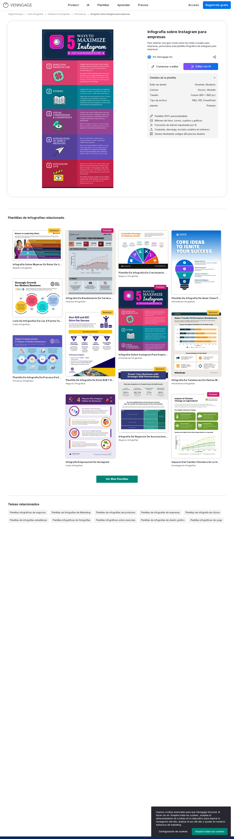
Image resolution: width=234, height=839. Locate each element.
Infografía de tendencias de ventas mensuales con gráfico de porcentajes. (196, 380)
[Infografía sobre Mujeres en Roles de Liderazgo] (37, 245)
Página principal (15, 14)
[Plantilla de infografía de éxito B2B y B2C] (90, 344)
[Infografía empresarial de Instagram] (90, 426)
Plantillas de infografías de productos (115, 512)
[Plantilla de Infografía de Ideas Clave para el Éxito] (196, 262)
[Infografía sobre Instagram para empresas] (143, 319)
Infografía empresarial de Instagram (88, 462)
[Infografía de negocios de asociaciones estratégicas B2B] (143, 401)
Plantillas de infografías (59, 14)
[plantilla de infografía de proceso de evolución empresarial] (37, 354)
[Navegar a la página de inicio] (17, 5)
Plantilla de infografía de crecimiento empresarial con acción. (143, 272)
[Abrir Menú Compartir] (214, 56)
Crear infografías (35, 14)
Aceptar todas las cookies (209, 831)
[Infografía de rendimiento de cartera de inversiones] (90, 262)
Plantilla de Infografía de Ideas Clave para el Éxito (196, 298)
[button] (164, 66)
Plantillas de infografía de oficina (202, 512)
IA (88, 5)
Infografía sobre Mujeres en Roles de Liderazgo (37, 264)
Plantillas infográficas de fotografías (71, 520)
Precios (143, 5)
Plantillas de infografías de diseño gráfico (163, 520)
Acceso (193, 5)
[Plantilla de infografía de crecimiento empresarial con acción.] (143, 250)
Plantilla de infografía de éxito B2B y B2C (90, 380)
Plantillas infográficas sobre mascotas (115, 520)
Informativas (80, 14)
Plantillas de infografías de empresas (160, 512)
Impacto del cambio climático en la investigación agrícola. (196, 462)
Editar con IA (203, 66)
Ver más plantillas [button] (117, 479)
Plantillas (103, 5)
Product (73, 5)
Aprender (123, 5)
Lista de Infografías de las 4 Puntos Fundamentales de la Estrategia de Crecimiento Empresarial (37, 320)
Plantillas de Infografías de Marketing (71, 512)
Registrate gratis (217, 5)
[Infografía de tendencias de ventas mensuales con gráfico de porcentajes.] (196, 344)
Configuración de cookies (173, 831)
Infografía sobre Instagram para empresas (143, 354)
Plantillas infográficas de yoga (206, 520)
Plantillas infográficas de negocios (28, 512)
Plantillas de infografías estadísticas (28, 520)
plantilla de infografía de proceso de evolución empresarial (37, 377)
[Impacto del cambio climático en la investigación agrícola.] (196, 426)
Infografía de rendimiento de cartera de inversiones (90, 298)
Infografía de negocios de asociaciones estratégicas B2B (143, 436)
